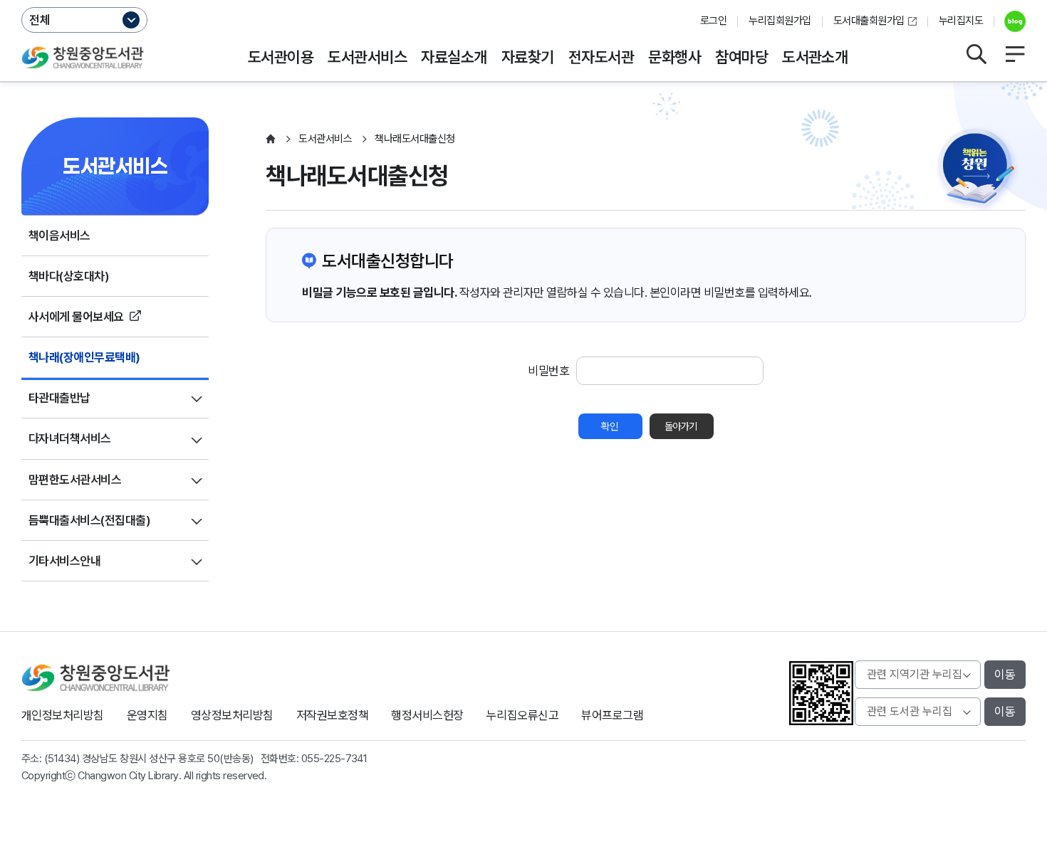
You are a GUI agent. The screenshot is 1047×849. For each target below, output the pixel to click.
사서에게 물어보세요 (76, 317)
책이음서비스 (59, 235)
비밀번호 (548, 371)
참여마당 (741, 57)
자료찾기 (527, 57)
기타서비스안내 (64, 561)
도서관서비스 (367, 57)
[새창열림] (1010, 21)
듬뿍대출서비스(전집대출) (89, 520)
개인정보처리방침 (62, 715)
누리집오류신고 (522, 715)
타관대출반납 (59, 398)
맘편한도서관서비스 (74, 480)
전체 (40, 20)
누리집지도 (961, 20)
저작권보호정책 (332, 715)
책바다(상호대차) (68, 276)
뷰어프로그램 (612, 715)
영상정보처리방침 (232, 715)
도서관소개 (815, 57)
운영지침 (147, 715)
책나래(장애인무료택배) (84, 357)
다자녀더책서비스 (69, 438)
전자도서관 (601, 57)
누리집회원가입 (780, 20)
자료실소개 (453, 57)
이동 (1005, 675)
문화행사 (674, 57)
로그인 (713, 20)
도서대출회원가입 (869, 20)
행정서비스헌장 (427, 715)
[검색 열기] (975, 54)
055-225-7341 (334, 758)
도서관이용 (280, 57)
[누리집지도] (1015, 54)
